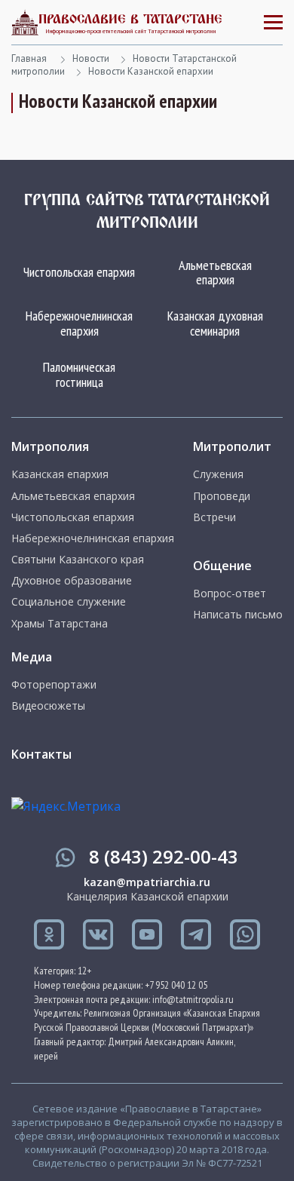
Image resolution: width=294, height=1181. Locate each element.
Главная (29, 58)
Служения (218, 474)
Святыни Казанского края (77, 559)
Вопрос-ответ (229, 593)
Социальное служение (68, 602)
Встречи (214, 517)
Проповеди (221, 496)
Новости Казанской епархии (150, 71)
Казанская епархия (60, 474)
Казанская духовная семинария (215, 323)
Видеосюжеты (48, 706)
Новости (90, 58)
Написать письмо (238, 614)
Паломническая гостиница (79, 374)
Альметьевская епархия (215, 272)
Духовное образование (71, 580)
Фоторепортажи (53, 685)
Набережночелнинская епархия (79, 323)
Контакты (41, 754)
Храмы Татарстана (59, 623)
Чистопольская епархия (79, 272)
